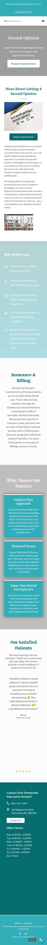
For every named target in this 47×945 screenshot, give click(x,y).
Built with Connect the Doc (23, 937)
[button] (43, 21)
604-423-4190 (19, 803)
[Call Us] (41, 939)
